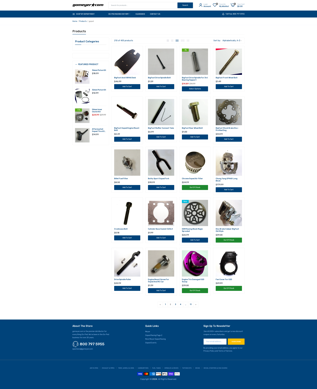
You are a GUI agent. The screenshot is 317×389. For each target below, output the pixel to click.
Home (74, 21)
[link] (138, 51)
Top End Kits (187, 368)
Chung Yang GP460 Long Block (226, 180)
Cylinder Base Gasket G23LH (160, 229)
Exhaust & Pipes (108, 368)
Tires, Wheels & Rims (126, 368)
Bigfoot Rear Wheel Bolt (192, 128)
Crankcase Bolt (121, 229)
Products (83, 21)
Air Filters (94, 368)
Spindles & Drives (171, 368)
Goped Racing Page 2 (153, 335)
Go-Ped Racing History (118, 14)
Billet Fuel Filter (121, 179)
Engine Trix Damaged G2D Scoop (193, 280)
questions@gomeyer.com (82, 349)
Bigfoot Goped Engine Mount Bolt (126, 129)
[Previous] (160, 304)
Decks (197, 368)
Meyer (147, 332)
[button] (90, 66)
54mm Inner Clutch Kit (97, 110)
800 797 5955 (92, 344)
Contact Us (155, 14)
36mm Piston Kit (99, 70)
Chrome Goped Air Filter (192, 179)
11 (191, 304)
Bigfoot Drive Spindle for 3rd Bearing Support (195, 79)
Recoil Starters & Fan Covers (215, 368)
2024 (154, 379)
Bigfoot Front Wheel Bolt (227, 78)
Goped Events (151, 343)
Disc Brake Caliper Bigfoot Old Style (227, 230)
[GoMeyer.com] (87, 5)
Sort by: (217, 40)
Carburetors (143, 368)
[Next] (195, 304)
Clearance (140, 14)
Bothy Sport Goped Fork (158, 179)
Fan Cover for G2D (224, 279)
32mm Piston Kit (99, 90)
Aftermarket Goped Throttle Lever (99, 130)
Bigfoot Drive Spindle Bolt (159, 78)
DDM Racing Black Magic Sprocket (192, 230)
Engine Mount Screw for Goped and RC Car (158, 280)
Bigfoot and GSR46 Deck (125, 78)
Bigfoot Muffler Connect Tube (161, 128)
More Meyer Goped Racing (155, 339)
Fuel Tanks (156, 368)
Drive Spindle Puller (122, 279)
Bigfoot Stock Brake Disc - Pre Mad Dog (227, 129)
